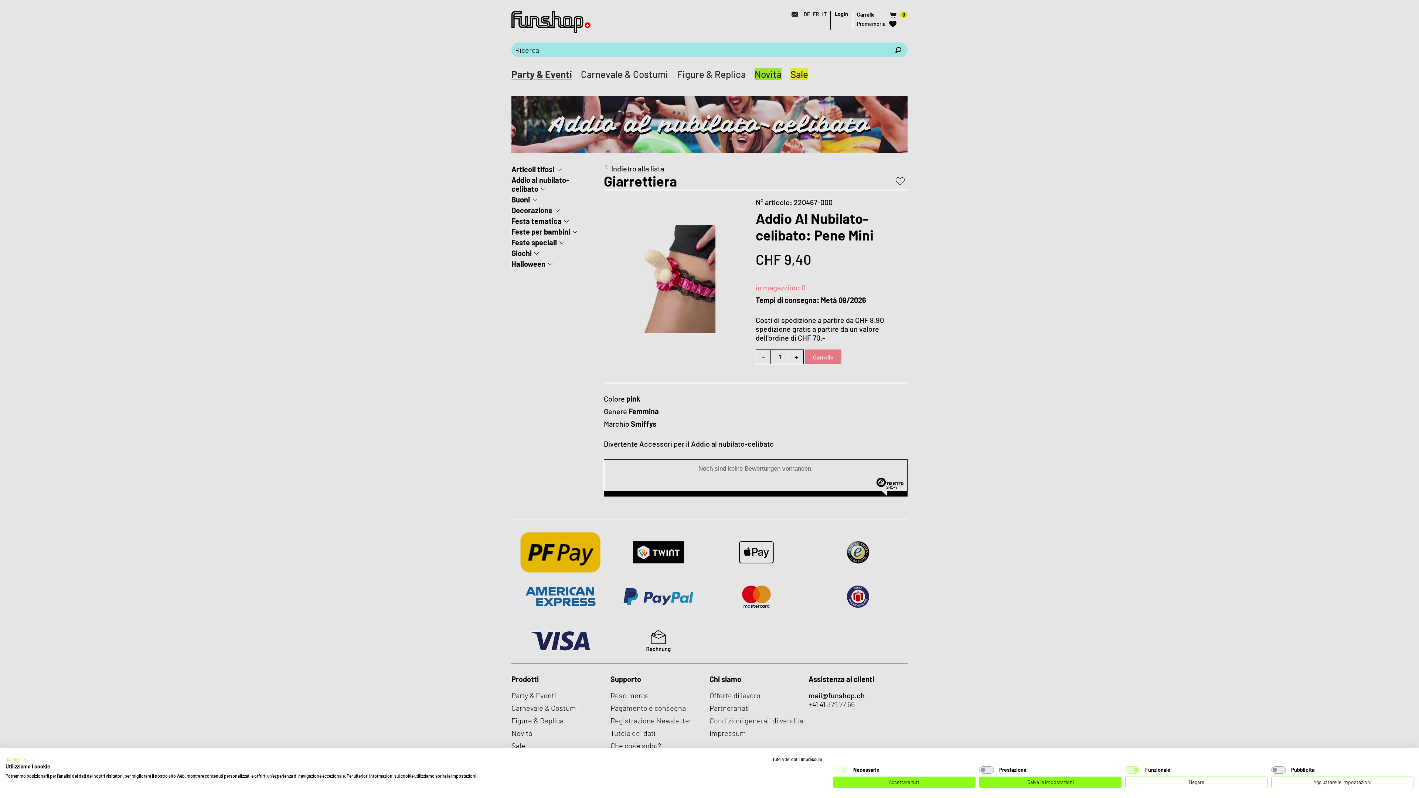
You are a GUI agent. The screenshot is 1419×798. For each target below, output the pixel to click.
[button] (16, 759)
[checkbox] (840, 770)
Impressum (811, 759)
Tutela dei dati (785, 759)
